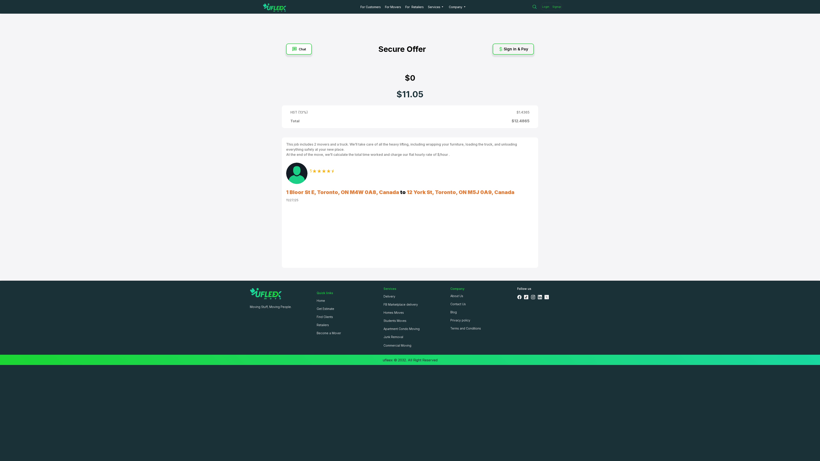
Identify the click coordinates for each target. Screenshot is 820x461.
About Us (456, 296)
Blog (453, 312)
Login (545, 6)
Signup (556, 6)
